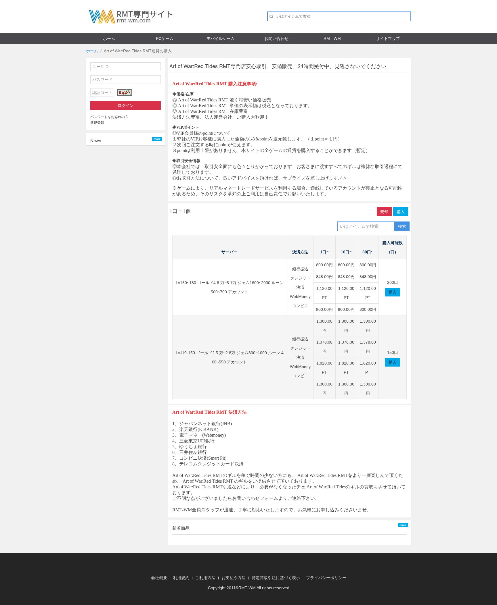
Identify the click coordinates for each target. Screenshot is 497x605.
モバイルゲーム (221, 38)
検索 (402, 226)
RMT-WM (332, 38)
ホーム (109, 38)
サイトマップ (388, 38)
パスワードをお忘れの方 (109, 117)
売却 (384, 211)
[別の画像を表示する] (124, 92)
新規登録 (97, 123)
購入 (401, 211)
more (157, 138)
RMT (242, 587)
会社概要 (159, 577)
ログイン (126, 105)
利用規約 (181, 577)
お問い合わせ (276, 38)
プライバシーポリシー (326, 577)
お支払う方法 (233, 577)
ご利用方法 (205, 577)
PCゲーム (164, 38)
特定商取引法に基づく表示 (276, 577)
